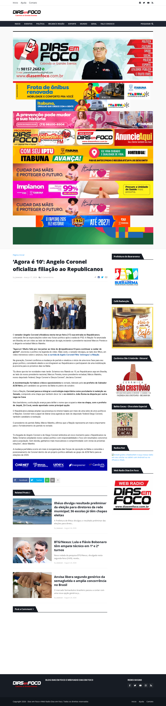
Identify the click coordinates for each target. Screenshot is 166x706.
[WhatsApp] (47, 480)
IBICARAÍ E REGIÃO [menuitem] (56, 24)
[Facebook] (99, 277)
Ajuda (23, 2)
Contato (33, 2)
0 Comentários (47, 277)
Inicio (15, 2)
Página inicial (18, 255)
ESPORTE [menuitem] (72, 24)
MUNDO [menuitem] (83, 24)
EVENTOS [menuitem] (28, 24)
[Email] (106, 277)
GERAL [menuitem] (94, 24)
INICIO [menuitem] (17, 24)
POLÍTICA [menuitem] (40, 24)
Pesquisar (146, 24)
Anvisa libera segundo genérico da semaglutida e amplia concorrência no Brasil (80, 581)
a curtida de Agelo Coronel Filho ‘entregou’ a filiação (73, 355)
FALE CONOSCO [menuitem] (107, 24)
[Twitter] (102, 277)
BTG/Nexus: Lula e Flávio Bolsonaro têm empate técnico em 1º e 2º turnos (80, 546)
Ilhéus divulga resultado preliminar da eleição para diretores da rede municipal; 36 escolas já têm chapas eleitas (80, 509)
